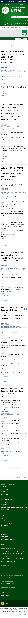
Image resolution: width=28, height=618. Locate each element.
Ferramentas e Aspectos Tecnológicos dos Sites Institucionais (14, 507)
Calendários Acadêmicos (3, 31)
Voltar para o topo (22, 477)
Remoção (3, 542)
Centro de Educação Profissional (8, 561)
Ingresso (4, 22)
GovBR (2, 1)
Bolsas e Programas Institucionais (8, 577)
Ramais (15, 609)
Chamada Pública (4, 541)
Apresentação (4, 520)
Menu (22, 39)
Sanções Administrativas (6, 506)
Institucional (3, 486)
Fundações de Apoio (5, 509)
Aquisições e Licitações (13, 24)
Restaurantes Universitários (7, 594)
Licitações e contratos (5, 496)
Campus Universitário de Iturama (8, 583)
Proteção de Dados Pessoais (7, 515)
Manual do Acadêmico (19, 31)
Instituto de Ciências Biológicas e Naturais (10, 550)
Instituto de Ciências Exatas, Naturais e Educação (11, 553)
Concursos (3, 537)
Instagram (3, 567)
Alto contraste (15, 4)
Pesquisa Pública (4, 525)
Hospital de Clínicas (12, 22)
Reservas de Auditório (8, 31)
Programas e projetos (5, 595)
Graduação (3, 533)
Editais (8, 27)
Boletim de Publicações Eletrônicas (8, 523)
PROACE (2, 589)
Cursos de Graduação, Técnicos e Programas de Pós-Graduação (24, 33)
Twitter (2, 568)
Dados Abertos (4, 504)
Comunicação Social (17, 23)
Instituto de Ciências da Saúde (7, 555)
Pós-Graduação (4, 534)
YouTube (3, 570)
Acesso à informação (21, 1)
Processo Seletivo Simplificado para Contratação (11, 539)
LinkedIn (3, 572)
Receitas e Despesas (5, 494)
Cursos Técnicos (4, 536)
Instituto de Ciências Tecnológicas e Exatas (10, 556)
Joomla (23, 611)
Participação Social (5, 489)
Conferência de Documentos (7, 527)
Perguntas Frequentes (5, 502)
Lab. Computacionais (14, 31)
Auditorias (3, 491)
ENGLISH (26, 20)
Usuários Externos (5, 522)
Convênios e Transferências (6, 493)
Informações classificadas (6, 499)
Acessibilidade (8, 4)
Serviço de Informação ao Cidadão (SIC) (9, 501)
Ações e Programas (5, 488)
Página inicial (3, 27)
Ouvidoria (21, 24)
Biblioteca (9, 23)
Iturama (2, 590)
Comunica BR (11, 1)
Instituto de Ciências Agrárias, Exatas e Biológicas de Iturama (13, 551)
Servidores (3, 497)
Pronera (2, 544)
